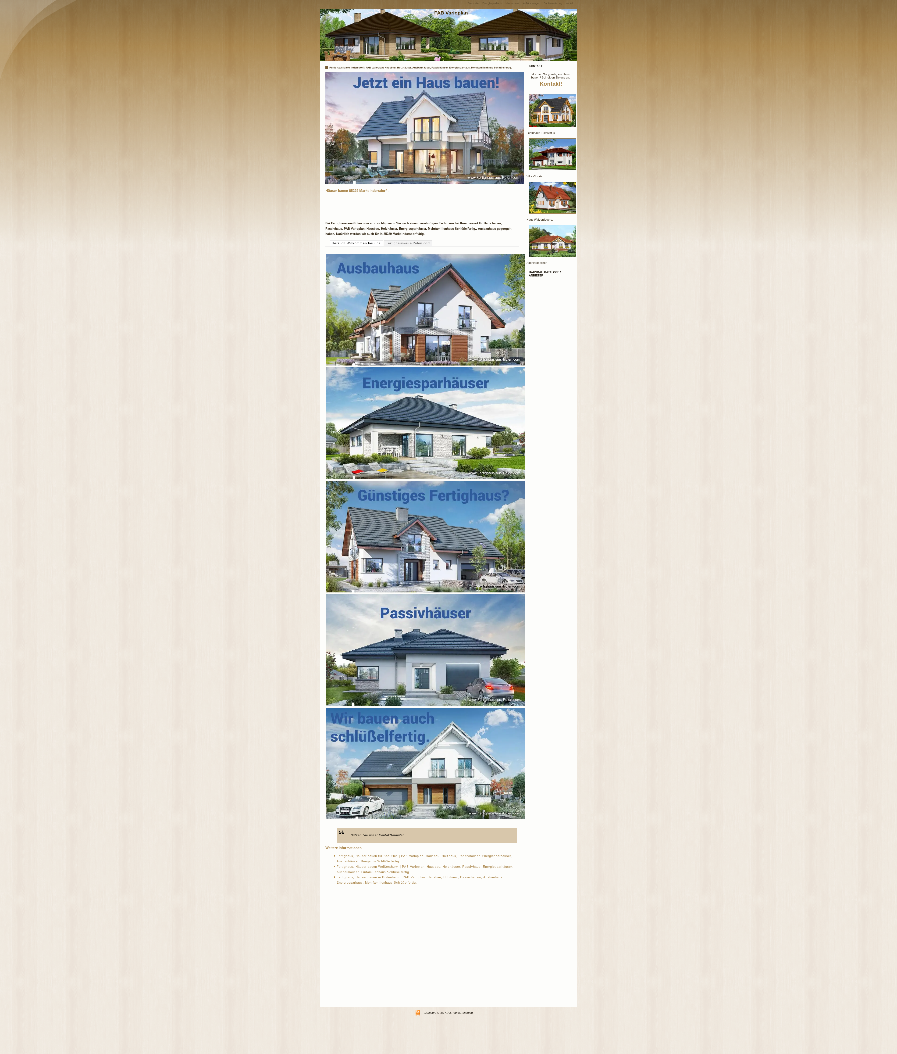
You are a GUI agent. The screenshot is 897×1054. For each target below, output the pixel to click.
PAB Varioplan (451, 12)
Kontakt (570, 3)
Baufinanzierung (553, 3)
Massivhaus (512, 3)
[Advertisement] (410, 205)
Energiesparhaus (492, 3)
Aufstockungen (531, 3)
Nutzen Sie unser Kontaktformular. (378, 835)
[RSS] (418, 1013)
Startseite (473, 3)
